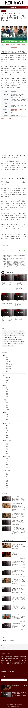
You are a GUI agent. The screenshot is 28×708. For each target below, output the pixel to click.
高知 (7, 485)
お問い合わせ (19, 704)
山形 (7, 448)
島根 (7, 480)
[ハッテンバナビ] (14, 5)
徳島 (7, 481)
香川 (7, 483)
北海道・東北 (7, 440)
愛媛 (7, 474)
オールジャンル (15, 331)
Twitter (13, 112)
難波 (7, 380)
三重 (7, 416)
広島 (7, 473)
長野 (7, 467)
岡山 (7, 476)
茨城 (7, 393)
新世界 (7, 379)
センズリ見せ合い (14, 335)
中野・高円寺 (9, 364)
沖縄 (7, 427)
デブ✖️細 (5, 337)
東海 (5, 412)
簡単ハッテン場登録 (9, 640)
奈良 (7, 405)
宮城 (7, 444)
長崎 (7, 435)
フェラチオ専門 (19, 339)
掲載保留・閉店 (5, 245)
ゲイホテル (11, 333)
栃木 (7, 396)
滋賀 (7, 407)
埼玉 (7, 394)
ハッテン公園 (18, 337)
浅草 (7, 370)
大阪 (5, 375)
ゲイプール (5, 333)
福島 (7, 446)
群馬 (7, 391)
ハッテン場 (5, 339)
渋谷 (7, 359)
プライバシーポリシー (10, 704)
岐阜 (7, 418)
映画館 (23, 341)
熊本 (7, 428)
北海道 (7, 443)
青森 (7, 453)
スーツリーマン (6, 335)
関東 (5, 385)
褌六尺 (10, 343)
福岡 (7, 425)
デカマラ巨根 (21, 335)
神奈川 (7, 388)
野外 (4, 345)
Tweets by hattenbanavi (7, 671)
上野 (7, 363)
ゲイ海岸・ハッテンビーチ (20, 333)
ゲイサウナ (22, 331)
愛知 (7, 414)
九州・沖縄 (7, 423)
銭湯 (12, 345)
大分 (7, 432)
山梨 (7, 466)
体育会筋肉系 (6, 341)
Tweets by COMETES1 (7, 118)
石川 (7, 460)
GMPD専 (5, 331)
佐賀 (7, 430)
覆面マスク (15, 343)
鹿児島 (7, 437)
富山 (7, 462)
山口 (7, 478)
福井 (7, 464)
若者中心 (5, 343)
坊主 (11, 341)
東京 (5, 355)
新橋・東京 (8, 361)
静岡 (7, 419)
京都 (7, 403)
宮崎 (7, 434)
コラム (6, 637)
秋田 (7, 451)
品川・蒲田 (8, 366)
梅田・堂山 (8, 377)
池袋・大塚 (8, 368)
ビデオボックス (12, 339)
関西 (5, 400)
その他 (7, 371)
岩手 (7, 450)
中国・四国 (7, 471)
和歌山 (7, 409)
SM (9, 331)
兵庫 (7, 402)
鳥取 (7, 487)
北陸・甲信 (7, 456)
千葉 (7, 389)
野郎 (8, 345)
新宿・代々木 (9, 357)
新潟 (7, 459)
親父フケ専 (21, 343)
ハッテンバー (11, 337)
